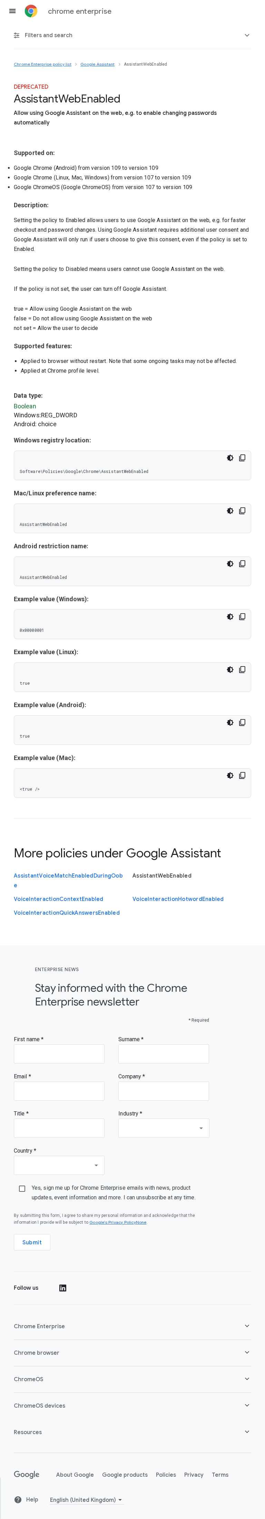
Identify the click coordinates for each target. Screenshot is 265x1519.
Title (20, 1113)
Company (130, 1076)
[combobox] (163, 1128)
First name (27, 1039)
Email (21, 1076)
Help (31, 1499)
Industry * (130, 1113)
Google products (125, 1475)
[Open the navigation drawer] (12, 11)
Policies (166, 1475)
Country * (25, 1150)
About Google (75, 1475)
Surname (129, 1039)
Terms (220, 1475)
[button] (132, 1326)
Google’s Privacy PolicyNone (117, 1222)
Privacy (194, 1475)
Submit (32, 1242)
